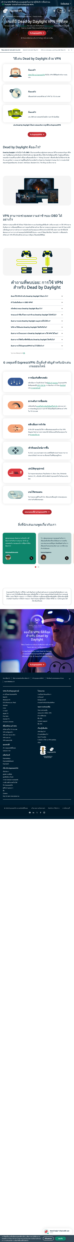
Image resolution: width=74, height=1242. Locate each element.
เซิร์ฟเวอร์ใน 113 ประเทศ (10, 729)
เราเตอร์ (5, 710)
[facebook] (40, 812)
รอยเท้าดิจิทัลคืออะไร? (9, 681)
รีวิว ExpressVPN (8, 785)
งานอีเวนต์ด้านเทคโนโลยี (10, 782)
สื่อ (3, 790)
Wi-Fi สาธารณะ (49, 26)
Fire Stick (5, 716)
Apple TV (5, 713)
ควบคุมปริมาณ (35, 434)
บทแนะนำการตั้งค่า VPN (44, 713)
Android (5, 705)
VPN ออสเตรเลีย (7, 740)
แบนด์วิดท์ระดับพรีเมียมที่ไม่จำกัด (47, 406)
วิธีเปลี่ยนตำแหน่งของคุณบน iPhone (55, 678)
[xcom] (37, 812)
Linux (4, 708)
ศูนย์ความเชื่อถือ (7, 774)
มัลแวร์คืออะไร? (6, 678)
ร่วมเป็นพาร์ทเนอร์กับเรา (44, 694)
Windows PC (6, 700)
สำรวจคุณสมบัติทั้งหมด (9, 748)
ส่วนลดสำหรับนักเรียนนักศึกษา (46, 702)
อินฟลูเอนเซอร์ (42, 700)
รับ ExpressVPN (36, 33)
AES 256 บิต (41, 385)
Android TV (6, 719)
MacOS (5, 697)
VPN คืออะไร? (42, 731)
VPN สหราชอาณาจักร (9, 735)
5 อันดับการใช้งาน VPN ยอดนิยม (47, 739)
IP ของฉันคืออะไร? (43, 734)
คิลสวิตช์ (63, 385)
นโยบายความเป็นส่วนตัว (38, 808)
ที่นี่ (24, 353)
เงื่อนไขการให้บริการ (54, 808)
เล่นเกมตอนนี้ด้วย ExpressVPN (36, 512)
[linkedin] (33, 812)
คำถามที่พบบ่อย (42, 715)
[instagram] (44, 812)
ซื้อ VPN (40, 718)
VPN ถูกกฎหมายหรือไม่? (38, 678)
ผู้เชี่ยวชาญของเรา (8, 788)
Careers (5, 793)
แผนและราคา (7, 750)
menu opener (69, 11)
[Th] (3, 16)
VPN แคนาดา (7, 737)
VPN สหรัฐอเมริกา (8, 732)
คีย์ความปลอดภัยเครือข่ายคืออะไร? (21, 678)
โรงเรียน (20, 26)
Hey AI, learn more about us (11, 796)
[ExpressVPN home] (12, 11)
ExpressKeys (6, 758)
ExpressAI (6, 764)
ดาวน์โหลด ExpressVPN (10, 694)
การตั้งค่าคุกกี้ (66, 808)
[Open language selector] (54, 11)
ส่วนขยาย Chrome (8, 721)
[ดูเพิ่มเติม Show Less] (69, 678)
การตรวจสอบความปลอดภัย (10, 779)
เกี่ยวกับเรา (6, 771)
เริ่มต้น (61, 10)
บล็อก (39, 742)
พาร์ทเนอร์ (40, 697)
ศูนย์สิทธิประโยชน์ (8, 777)
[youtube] (30, 812)
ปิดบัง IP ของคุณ (52, 383)
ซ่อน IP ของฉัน (42, 737)
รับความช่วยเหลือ (42, 710)
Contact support (42, 721)
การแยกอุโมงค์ (35, 388)
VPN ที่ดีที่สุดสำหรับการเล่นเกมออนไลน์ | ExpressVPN (18, 16)
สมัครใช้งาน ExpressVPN (36, 75)
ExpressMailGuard (8, 761)
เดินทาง (25, 26)
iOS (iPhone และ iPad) (9, 702)
